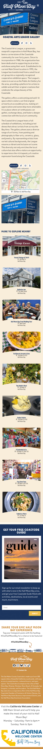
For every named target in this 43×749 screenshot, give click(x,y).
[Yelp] (30, 43)
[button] (38, 5)
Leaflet (19, 189)
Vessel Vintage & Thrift (21, 257)
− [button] (4, 175)
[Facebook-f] (22, 43)
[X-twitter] (25, 665)
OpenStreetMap (28, 189)
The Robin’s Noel (21, 385)
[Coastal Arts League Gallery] (20, 177)
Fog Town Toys (21, 482)
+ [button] (4, 172)
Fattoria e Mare (21, 514)
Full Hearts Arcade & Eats (21, 353)
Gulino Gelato (21, 417)
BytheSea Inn (21, 289)
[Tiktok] (28, 665)
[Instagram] (26, 43)
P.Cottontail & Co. (21, 449)
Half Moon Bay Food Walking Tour (21, 321)
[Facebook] (14, 665)
